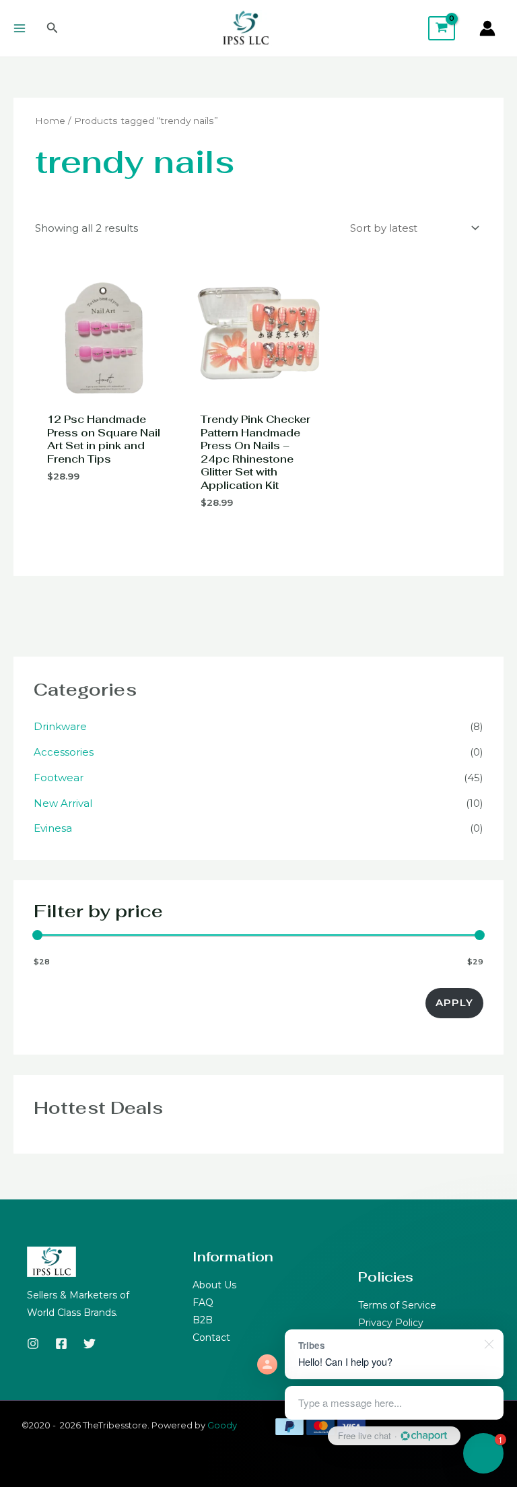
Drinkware (60, 726)
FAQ (203, 1302)
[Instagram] (33, 1343)
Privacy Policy (390, 1323)
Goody (222, 1425)
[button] (52, 28)
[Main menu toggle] (19, 28)
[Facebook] (61, 1343)
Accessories (64, 752)
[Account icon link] (487, 28)
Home (50, 120)
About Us (214, 1285)
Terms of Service (397, 1305)
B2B (203, 1320)
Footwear (58, 777)
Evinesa (53, 828)
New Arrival (63, 803)
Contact (211, 1337)
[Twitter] (89, 1343)
